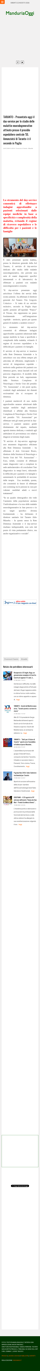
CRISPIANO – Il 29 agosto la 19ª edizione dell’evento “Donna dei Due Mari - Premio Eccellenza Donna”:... (25, 800)
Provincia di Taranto (11, 659)
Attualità (24, 659)
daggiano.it (17, 1360)
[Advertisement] (20, 38)
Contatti (32, 1356)
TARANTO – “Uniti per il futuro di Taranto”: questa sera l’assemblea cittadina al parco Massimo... (24, 742)
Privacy (4, 1356)
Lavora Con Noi (14, 1356)
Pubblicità (24, 1356)
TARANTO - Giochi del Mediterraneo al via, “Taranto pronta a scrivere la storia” (25, 708)
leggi (18, 699)
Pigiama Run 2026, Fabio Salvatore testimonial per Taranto (25, 773)
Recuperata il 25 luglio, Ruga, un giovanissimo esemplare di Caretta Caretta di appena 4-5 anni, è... (25, 675)
